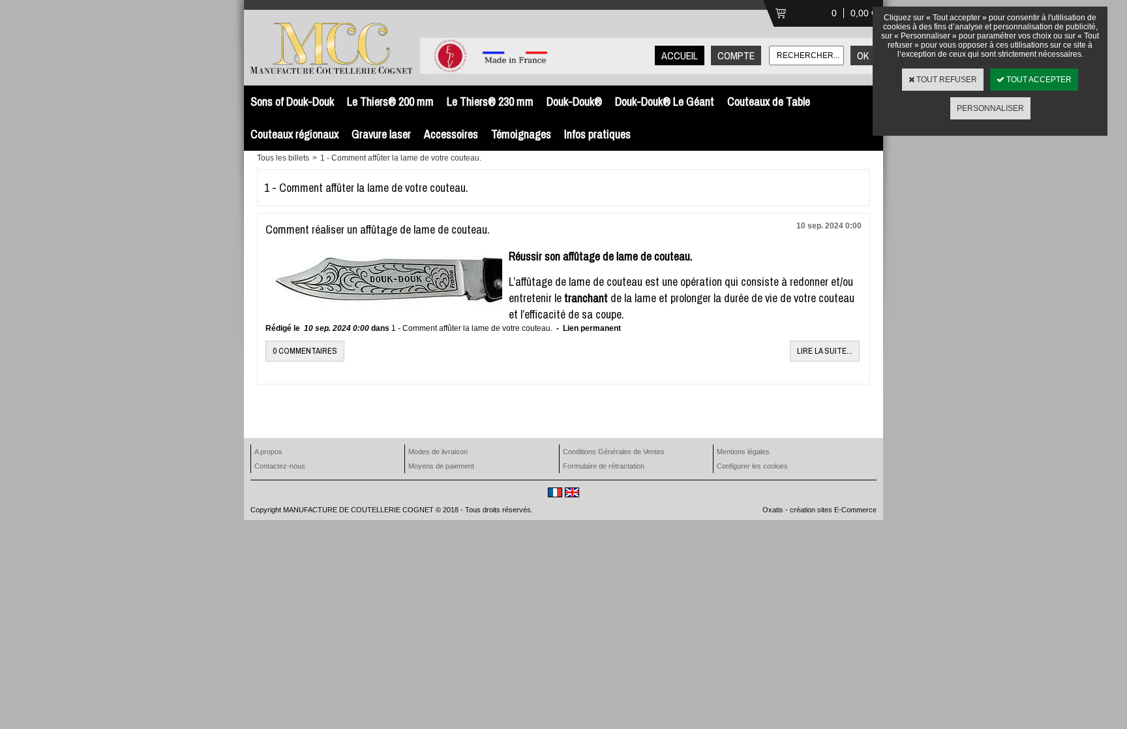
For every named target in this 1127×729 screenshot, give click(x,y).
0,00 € (863, 13)
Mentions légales (743, 452)
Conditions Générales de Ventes (614, 452)
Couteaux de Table (768, 101)
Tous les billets (283, 158)
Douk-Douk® (574, 101)
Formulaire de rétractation (603, 466)
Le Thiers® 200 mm (390, 101)
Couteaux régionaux (294, 134)
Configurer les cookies (752, 466)
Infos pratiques (597, 134)
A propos (268, 452)
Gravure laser (381, 134)
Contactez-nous (279, 466)
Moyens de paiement (441, 466)
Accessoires (451, 134)
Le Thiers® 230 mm (490, 101)
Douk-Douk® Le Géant (664, 101)
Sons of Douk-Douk (292, 101)
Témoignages (521, 134)
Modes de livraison (438, 452)
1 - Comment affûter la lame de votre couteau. (400, 158)
